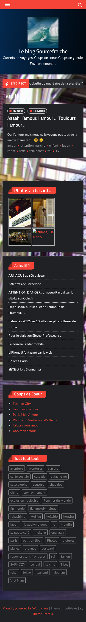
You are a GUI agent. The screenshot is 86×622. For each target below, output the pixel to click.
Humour (18, 110)
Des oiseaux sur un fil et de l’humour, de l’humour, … (36, 310)
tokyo (27, 572)
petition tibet (32, 540)
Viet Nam (17, 580)
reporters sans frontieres (28, 556)
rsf (53, 556)
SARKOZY (17, 564)
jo (54, 524)
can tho (53, 468)
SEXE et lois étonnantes (25, 369)
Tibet (64, 564)
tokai (13, 572)
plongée (30, 548)
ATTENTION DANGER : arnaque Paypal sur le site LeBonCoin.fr (40, 295)
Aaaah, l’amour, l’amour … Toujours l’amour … (41, 121)
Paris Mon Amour (25, 414)
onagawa (57, 532)
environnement (34, 492)
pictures (68, 540)
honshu (68, 516)
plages (14, 548)
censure (38, 484)
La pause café (19, 532)
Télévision (39, 110)
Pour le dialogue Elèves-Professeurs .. (34, 335)
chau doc (56, 484)
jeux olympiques (35, 524)
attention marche (33, 145)
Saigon (65, 556)
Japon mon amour (26, 409)
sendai (35, 564)
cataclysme (59, 476)
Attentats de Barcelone (24, 284)
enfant (53, 145)
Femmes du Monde (57, 500)
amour (12, 145)
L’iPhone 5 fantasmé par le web (30, 352)
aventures (35, 468)
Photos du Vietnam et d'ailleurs (35, 420)
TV (57, 151)
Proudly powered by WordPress (25, 608)
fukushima (17, 516)
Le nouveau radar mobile (26, 344)
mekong (40, 532)
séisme (50, 564)
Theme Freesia (42, 614)
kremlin (66, 524)
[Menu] (7, 4)
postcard (48, 548)
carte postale (19, 476)
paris (13, 540)
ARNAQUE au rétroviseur (26, 275)
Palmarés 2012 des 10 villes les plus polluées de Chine (42, 324)
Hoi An (36, 516)
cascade (39, 476)
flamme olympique (43, 508)
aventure (16, 468)
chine (14, 492)
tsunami (42, 572)
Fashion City (22, 403)
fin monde (17, 508)
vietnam (59, 572)
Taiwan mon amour (26, 425)
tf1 (49, 151)
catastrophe (18, 484)
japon (66, 145)
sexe (22, 151)
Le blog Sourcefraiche (43, 51)
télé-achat (36, 151)
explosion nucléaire (24, 500)
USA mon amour (24, 431)
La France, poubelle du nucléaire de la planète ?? (42, 83)
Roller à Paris (18, 361)
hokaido (52, 516)
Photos (52, 540)
